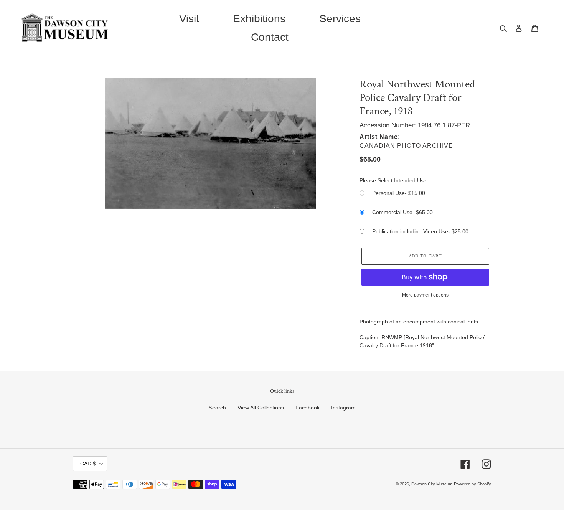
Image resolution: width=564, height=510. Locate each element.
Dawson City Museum (431, 484)
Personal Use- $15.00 (398, 193)
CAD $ (88, 463)
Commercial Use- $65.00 (402, 212)
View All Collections (260, 407)
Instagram (343, 407)
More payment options (425, 295)
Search (217, 407)
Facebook (307, 407)
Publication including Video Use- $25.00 (420, 231)
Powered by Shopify (472, 484)
